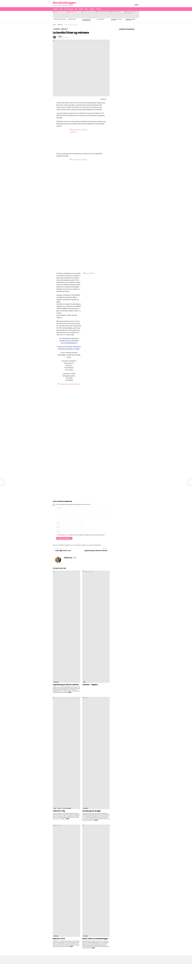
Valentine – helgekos (90, 684)
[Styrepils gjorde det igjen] (60, 14)
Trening (92, 9)
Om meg (56, 9)
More (69, 692)
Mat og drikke (68, 9)
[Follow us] (131, 9)
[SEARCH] (135, 9)
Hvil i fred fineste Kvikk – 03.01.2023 (117, 20)
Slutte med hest (100, 19)
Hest (76, 9)
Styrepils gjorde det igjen (60, 19)
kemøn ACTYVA (69, 545)
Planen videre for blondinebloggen (86, 20)
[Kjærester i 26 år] (74, 14)
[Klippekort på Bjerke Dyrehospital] (132, 14)
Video (86, 9)
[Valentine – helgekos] (96, 627)
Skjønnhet (98, 545)
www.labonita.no (64, 340)
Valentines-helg (59, 811)
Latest (136, 5)
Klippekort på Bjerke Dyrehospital (130, 20)
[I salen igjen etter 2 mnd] (2, 482)
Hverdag (99, 9)
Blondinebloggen (64, 3)
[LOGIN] (138, 9)
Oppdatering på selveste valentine (66, 684)
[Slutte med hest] (103, 14)
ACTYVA (56, 545)
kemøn (62, 545)
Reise (61, 9)
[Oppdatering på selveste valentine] (66, 627)
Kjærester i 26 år (72, 19)
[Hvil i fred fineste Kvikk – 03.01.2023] (117, 14)
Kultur (60, 808)
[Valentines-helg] (66, 753)
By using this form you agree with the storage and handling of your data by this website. (81, 534)
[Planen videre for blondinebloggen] (89, 14)
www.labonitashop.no (70, 343)
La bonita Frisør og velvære (84, 545)
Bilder (81, 9)
